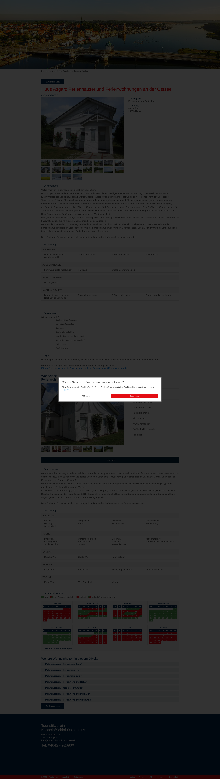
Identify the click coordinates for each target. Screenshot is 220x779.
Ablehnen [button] (86, 396)
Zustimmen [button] (134, 396)
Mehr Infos (66, 390)
